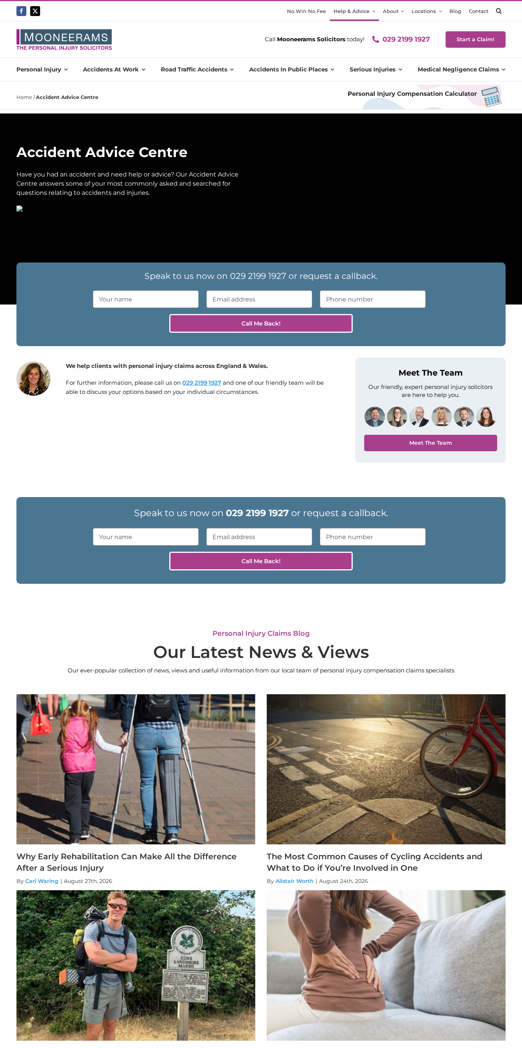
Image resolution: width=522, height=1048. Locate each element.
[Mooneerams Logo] (64, 32)
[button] (499, 11)
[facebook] (21, 11)
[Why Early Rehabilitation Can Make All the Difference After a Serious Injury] (135, 769)
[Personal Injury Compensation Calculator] (424, 87)
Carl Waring (41, 881)
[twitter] (35, 11)
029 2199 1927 (406, 39)
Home (24, 97)
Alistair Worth (295, 881)
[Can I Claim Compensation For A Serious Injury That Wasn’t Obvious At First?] (386, 965)
